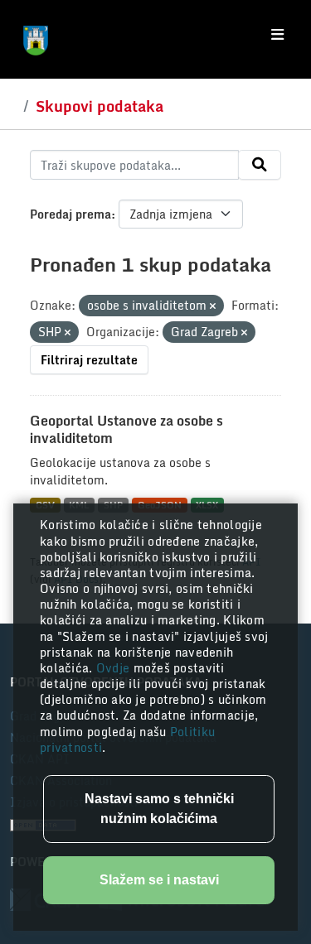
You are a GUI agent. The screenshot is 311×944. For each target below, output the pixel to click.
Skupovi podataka (99, 106)
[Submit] (259, 165)
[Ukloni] (213, 306)
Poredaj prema (70, 214)
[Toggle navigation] (277, 34)
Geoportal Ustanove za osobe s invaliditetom (126, 429)
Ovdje (115, 667)
